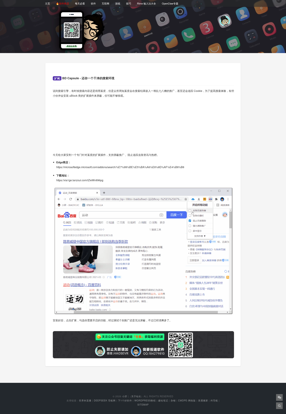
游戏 (117, 3)
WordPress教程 (145, 400)
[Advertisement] (143, 124)
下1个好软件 (125, 400)
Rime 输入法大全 (146, 3)
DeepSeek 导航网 (105, 400)
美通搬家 (203, 400)
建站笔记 (163, 400)
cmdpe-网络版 (187, 400)
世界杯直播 (85, 400)
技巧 (128, 3)
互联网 (105, 3)
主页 (47, 3)
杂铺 (173, 400)
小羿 (124, 396)
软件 (93, 3)
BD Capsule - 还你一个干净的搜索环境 (84, 78)
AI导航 (214, 400)
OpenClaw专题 (170, 3)
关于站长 (136, 396)
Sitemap (143, 404)
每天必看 (80, 3)
